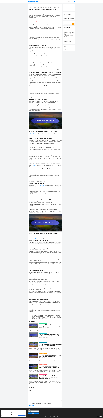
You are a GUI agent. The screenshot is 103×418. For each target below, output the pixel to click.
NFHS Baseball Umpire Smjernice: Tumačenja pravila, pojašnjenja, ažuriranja (49, 325)
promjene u (34, 165)
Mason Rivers (34, 314)
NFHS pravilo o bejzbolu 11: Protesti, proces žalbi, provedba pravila (69, 42)
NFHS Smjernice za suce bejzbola (42, 323)
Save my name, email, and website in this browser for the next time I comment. (40, 403)
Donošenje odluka (31, 133)
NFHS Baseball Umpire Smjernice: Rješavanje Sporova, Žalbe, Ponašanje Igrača (50, 345)
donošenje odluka (42, 185)
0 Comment (47, 327)
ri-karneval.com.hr (33, 1)
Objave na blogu (66, 9)
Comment (30, 390)
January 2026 (66, 49)
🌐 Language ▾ (100, 416)
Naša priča (65, 6)
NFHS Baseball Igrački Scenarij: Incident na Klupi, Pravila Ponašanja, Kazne (68, 30)
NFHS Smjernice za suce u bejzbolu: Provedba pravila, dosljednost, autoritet (49, 366)
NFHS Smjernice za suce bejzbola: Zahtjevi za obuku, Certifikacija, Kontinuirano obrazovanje (50, 356)
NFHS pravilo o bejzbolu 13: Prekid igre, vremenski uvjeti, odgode (69, 33)
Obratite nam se (66, 8)
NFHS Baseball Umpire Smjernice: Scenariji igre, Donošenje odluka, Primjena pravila (49, 335)
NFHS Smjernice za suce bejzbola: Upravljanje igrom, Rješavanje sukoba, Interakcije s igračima (48, 377)
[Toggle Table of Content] (36, 21)
